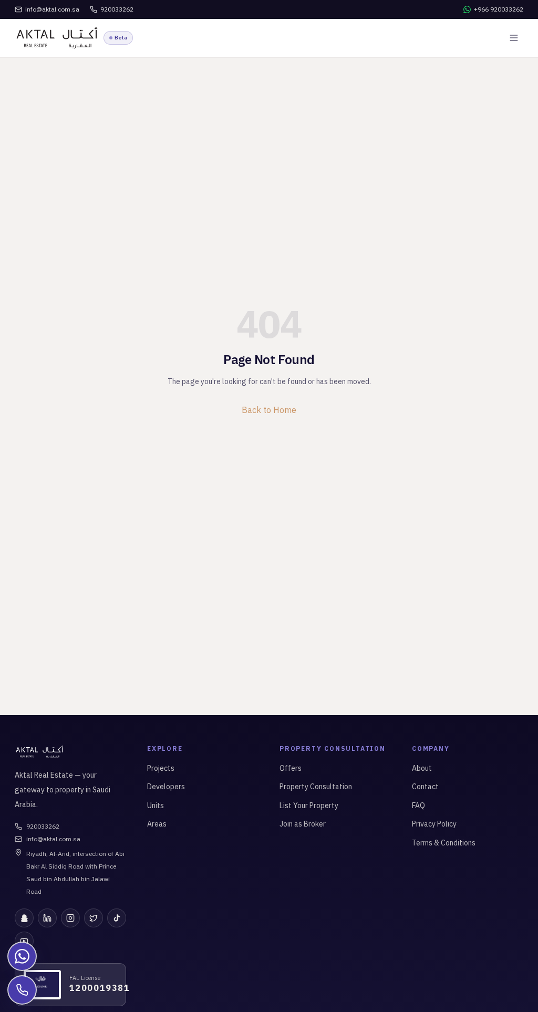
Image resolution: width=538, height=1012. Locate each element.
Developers (166, 786)
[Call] (22, 990)
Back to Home (269, 410)
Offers (291, 768)
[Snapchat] (24, 917)
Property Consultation (316, 786)
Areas (157, 824)
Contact (425, 786)
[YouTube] (24, 941)
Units (155, 805)
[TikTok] (116, 917)
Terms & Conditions (443, 843)
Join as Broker (303, 824)
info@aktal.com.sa (53, 839)
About (422, 768)
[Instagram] (70, 917)
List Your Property (309, 805)
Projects (160, 768)
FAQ (418, 805)
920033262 (42, 826)
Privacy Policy (434, 824)
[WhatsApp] (22, 956)
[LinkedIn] (47, 917)
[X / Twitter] (93, 917)
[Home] (57, 38)
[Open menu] (513, 37)
